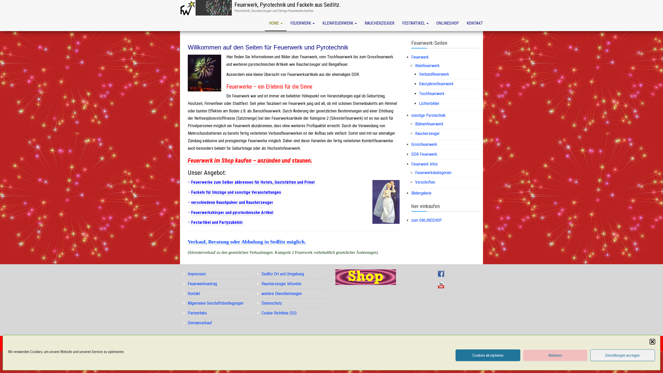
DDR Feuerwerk (424, 154)
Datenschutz (272, 303)
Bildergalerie (421, 193)
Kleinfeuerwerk (338, 23)
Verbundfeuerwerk (434, 74)
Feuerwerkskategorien (433, 172)
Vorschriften (425, 182)
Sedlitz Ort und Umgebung (283, 273)
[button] (652, 341)
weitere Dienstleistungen (282, 293)
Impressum (197, 273)
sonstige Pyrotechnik (428, 115)
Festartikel (414, 23)
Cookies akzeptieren (487, 355)
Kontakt (475, 23)
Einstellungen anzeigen (623, 355)
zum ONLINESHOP (426, 220)
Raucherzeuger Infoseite (281, 283)
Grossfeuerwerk (424, 144)
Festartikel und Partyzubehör (217, 222)
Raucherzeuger (379, 23)
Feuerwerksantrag (202, 283)
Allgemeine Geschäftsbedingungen (215, 303)
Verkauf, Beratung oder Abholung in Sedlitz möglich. (247, 242)
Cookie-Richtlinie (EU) (279, 313)
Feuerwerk (301, 23)
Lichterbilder (429, 103)
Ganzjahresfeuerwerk (436, 83)
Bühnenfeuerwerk (429, 123)
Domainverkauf (200, 322)
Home (274, 23)
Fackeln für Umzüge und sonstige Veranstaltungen (236, 192)
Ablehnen (555, 355)
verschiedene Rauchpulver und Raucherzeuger (232, 202)
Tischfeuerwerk (431, 93)
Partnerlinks (197, 313)
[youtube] (442, 284)
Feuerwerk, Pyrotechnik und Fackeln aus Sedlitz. (287, 5)
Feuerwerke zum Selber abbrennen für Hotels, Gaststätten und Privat (253, 182)
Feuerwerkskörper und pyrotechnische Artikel (232, 212)
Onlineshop (447, 23)
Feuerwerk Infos (424, 164)
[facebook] (442, 273)
